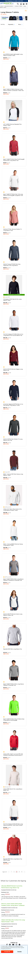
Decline (19, 951)
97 (2, 14)
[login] (21, 4)
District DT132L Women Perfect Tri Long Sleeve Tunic (12, 230)
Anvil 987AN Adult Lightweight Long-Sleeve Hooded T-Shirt (13, 55)
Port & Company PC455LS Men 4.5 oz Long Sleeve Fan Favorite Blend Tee (13, 335)
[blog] (19, 945)
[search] (18, 4)
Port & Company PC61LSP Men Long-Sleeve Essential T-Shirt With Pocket (13, 824)
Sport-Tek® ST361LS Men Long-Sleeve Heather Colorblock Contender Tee (13, 579)
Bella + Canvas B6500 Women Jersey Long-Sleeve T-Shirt (13, 544)
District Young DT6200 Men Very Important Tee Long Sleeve (11, 265)
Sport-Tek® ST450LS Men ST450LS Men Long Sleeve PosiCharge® (13, 719)
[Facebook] (6, 945)
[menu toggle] (26, 4)
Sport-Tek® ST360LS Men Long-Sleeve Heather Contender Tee (13, 684)
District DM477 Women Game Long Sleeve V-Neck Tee (12, 614)
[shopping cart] (24, 4)
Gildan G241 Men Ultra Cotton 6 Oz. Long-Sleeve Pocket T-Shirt (12, 509)
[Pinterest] (10, 945)
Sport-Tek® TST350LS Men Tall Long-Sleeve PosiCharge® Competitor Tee (13, 195)
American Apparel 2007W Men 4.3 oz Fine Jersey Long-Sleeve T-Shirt (13, 405)
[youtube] (13, 945)
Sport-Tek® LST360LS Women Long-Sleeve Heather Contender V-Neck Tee (13, 90)
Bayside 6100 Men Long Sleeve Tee (12, 649)
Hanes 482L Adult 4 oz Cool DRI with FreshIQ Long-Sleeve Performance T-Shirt (13, 755)
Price (19, 24)
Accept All (7, 951)
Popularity (11, 24)
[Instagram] (16, 945)
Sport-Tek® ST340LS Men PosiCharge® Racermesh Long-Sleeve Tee (13, 160)
